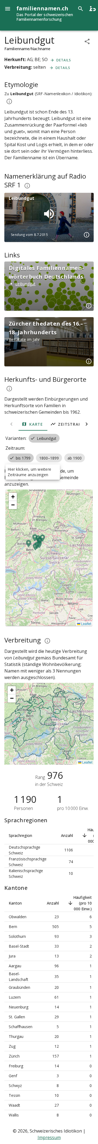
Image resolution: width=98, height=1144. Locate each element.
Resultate (17, 339)
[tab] (33, 424)
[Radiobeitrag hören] (49, 213)
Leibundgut (25, 283)
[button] (35, 550)
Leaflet (85, 623)
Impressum (49, 1137)
